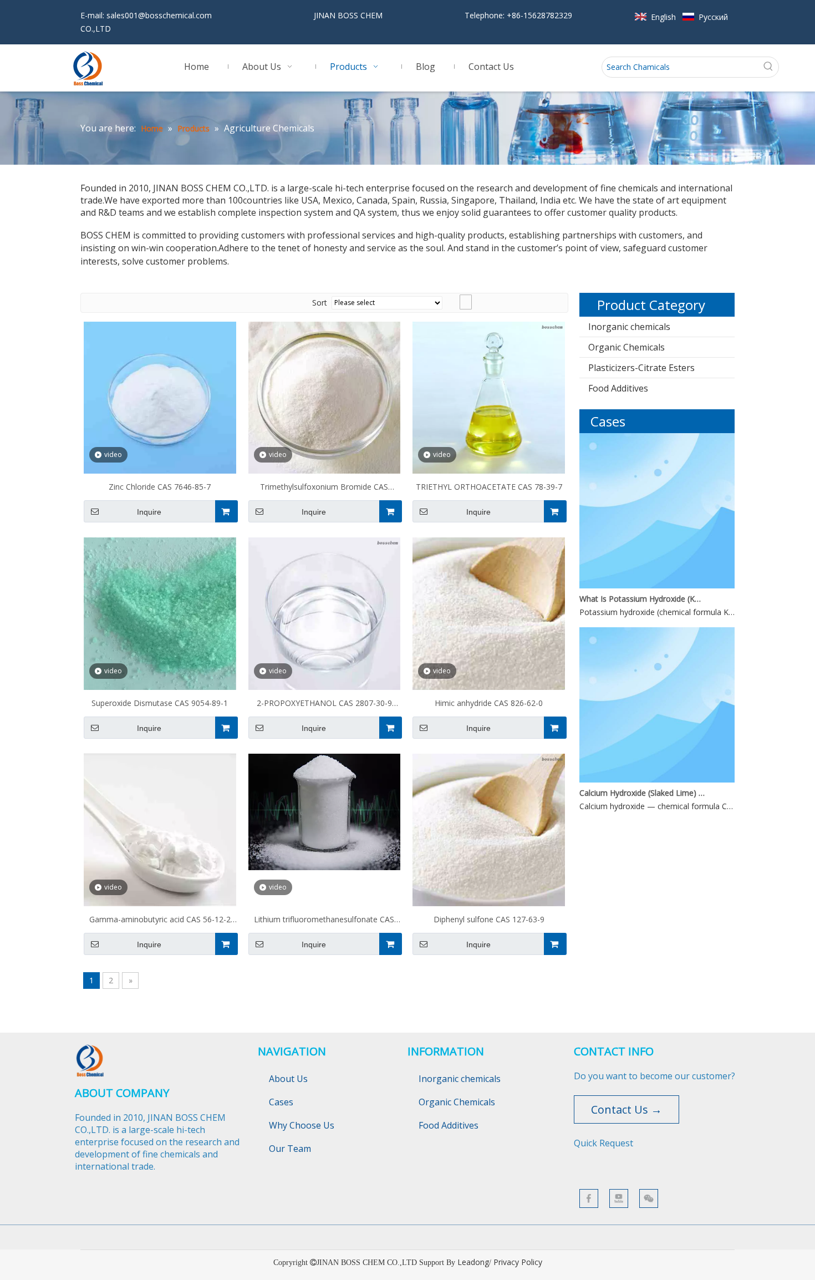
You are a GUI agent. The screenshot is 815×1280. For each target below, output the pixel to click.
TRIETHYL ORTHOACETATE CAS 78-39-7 (489, 486)
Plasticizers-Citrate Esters (641, 368)
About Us (288, 1079)
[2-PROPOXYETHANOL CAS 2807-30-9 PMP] (324, 612)
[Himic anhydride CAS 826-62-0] (488, 612)
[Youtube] (618, 1198)
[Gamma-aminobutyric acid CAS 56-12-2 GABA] (160, 829)
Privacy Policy (517, 1262)
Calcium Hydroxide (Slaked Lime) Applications (642, 793)
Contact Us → (626, 1109)
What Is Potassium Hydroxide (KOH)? (642, 598)
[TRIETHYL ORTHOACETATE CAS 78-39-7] (488, 397)
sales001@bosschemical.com (159, 15)
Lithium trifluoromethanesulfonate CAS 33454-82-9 (324, 920)
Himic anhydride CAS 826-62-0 (489, 703)
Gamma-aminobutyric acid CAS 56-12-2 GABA (160, 920)
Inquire (149, 511)
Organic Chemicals (626, 347)
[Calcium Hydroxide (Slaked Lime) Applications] (657, 779)
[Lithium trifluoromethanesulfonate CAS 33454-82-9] (324, 811)
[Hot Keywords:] (768, 67)
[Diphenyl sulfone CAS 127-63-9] (488, 829)
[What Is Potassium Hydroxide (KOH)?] (657, 585)
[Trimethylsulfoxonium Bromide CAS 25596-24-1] (324, 397)
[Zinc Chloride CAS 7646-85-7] (160, 397)
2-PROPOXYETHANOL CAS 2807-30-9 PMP (324, 704)
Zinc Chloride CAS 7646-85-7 (160, 486)
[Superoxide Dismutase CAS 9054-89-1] (160, 616)
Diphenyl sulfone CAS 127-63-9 (489, 919)
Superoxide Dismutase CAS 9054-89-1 (159, 703)
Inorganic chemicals (629, 327)
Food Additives (618, 388)
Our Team (290, 1148)
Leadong (473, 1262)
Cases (281, 1102)
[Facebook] (588, 1198)
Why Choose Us (301, 1125)
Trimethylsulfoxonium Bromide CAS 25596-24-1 (324, 488)
